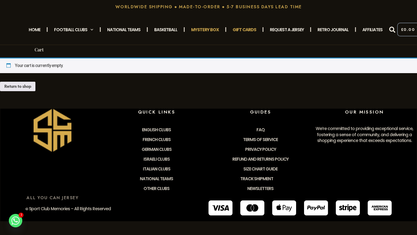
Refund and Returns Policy (260, 159)
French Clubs (157, 139)
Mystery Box (205, 30)
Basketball (165, 30)
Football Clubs (70, 30)
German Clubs (157, 149)
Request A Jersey (287, 30)
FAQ (260, 130)
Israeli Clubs (156, 159)
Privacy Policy (260, 149)
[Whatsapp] (15, 220)
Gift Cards (244, 30)
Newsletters (260, 188)
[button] (392, 30)
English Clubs (156, 130)
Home (34, 30)
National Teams (123, 30)
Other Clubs (156, 188)
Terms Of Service (260, 139)
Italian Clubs (156, 169)
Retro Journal (333, 30)
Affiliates (372, 30)
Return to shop (17, 86)
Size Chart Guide (260, 169)
